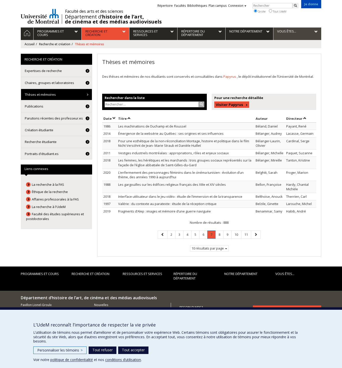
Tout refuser (102, 350)
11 (247, 234)
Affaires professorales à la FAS (55, 199)
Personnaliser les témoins (60, 350)
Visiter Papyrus (229, 104)
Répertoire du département (185, 276)
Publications (34, 106)
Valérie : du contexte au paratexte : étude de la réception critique (167, 204)
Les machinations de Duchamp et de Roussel (152, 126)
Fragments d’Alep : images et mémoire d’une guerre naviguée (164, 211)
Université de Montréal (40, 16)
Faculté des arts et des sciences (94, 11)
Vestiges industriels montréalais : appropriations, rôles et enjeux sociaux (173, 153)
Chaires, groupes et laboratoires (49, 82)
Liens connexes (36, 168)
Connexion (235, 6)
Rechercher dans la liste (125, 98)
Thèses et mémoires (40, 94)
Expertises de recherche (43, 70)
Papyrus (230, 76)
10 (237, 234)
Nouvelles (101, 305)
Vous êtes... (284, 274)
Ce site (261, 11)
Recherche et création (54, 44)
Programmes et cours (40, 274)
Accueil (30, 44)
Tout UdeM (279, 11)
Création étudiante (39, 130)
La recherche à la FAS (48, 184)
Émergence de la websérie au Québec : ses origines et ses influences (171, 133)
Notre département (240, 274)
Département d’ (113, 19)
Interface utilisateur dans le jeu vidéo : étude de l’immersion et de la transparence (180, 196)
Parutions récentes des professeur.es (54, 118)
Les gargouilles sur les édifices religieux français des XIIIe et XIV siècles (172, 184)
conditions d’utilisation (123, 359)
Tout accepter (133, 350)
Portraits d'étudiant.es (42, 154)
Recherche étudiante (41, 142)
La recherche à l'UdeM (49, 206)
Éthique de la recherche (50, 192)
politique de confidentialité (71, 359)
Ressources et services (142, 274)
